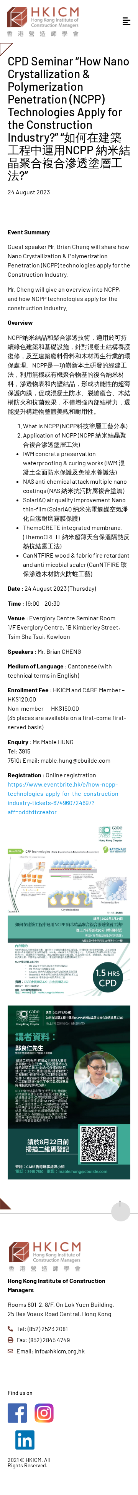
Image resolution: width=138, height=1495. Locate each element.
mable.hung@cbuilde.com (75, 760)
